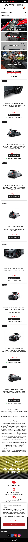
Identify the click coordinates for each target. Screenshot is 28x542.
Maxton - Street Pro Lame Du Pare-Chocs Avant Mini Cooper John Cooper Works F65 (14, 352)
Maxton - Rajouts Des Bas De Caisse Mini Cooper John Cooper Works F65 (14, 392)
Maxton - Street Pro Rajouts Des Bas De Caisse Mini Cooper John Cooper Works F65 (14, 188)
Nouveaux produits (14, 71)
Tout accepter (14, 524)
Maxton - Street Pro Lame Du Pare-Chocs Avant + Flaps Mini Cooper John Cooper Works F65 (14, 311)
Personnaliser (14, 520)
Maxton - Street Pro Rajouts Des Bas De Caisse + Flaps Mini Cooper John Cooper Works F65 (14, 148)
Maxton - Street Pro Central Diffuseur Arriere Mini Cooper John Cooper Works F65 (14, 229)
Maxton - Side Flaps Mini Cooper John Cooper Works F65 (14, 106)
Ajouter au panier (14, 114)
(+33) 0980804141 (12, 1)
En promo (14, 77)
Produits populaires (14, 74)
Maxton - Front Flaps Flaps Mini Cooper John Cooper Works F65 (14, 269)
